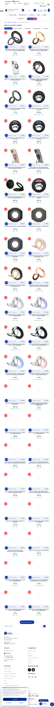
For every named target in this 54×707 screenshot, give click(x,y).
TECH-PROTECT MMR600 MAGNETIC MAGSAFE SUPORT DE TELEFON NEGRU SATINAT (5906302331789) (39, 80)
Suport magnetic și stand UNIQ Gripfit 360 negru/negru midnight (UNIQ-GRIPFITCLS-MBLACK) (39, 492)
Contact (42, 3)
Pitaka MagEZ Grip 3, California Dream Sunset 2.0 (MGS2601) (39, 197)
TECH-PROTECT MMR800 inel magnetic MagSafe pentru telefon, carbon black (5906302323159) (15, 50)
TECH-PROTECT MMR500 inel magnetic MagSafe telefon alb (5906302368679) (15, 315)
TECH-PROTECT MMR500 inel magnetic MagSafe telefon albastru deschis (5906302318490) (15, 374)
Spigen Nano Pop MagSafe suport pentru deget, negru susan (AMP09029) (15, 433)
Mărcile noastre (7, 668)
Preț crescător (27, 28)
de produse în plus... (27, 622)
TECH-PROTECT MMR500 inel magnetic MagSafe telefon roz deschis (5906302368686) (39, 374)
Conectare (43, 6)
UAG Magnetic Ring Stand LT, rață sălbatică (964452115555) (15, 256)
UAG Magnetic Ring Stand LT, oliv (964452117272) (39, 226)
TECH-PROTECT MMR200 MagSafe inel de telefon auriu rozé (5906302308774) (15, 580)
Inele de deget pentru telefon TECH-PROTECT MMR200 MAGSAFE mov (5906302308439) (38, 580)
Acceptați (15, 699)
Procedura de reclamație (10, 676)
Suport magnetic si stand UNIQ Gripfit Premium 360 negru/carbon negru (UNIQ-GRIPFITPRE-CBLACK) (15, 462)
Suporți (14, 22)
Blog (15, 3)
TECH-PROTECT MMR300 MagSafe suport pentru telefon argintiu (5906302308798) (39, 610)
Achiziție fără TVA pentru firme (11, 685)
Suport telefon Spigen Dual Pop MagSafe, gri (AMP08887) (15, 521)
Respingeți (21, 702)
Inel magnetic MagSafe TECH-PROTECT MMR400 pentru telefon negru (15, 109)
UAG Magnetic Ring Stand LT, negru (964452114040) (15, 226)
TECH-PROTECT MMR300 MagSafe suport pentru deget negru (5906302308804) (15, 610)
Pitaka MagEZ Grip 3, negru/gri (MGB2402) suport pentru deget (39, 109)
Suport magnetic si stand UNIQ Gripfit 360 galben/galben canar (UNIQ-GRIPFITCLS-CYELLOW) (39, 462)
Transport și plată (7, 4)
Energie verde (9, 1)
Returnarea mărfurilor (26, 4)
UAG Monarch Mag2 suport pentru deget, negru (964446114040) (15, 404)
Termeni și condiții (8, 678)
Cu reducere (46, 28)
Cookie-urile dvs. (8, 671)
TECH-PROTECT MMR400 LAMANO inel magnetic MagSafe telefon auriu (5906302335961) (39, 50)
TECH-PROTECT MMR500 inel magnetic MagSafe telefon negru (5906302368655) (15, 345)
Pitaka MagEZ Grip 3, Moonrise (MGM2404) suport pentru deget (39, 138)
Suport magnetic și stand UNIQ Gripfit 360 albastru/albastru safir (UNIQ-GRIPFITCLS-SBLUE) (38, 168)
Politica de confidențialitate (10, 673)
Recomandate (9, 28)
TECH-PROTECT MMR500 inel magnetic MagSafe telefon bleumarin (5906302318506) (39, 345)
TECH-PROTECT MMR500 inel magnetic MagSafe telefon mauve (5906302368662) (39, 315)
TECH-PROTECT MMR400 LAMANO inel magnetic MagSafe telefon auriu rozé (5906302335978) (39, 286)
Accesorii (9, 22)
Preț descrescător (37, 28)
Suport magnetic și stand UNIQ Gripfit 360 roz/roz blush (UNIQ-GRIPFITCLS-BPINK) (15, 168)
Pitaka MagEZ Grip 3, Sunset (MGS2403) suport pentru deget (15, 138)
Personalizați (8, 702)
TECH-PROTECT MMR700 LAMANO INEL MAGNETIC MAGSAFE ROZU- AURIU (39, 256)
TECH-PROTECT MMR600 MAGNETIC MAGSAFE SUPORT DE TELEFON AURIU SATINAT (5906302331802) (39, 404)
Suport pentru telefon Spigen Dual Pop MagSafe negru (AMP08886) (39, 521)
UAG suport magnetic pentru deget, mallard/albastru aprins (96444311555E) (15, 551)
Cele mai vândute (18, 28)
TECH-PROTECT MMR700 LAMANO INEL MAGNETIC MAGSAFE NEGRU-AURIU (15, 286)
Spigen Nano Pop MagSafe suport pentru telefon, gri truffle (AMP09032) (38, 433)
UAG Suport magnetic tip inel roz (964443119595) (39, 550)
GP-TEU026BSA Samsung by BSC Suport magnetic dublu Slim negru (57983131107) (15, 197)
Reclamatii (37, 3)
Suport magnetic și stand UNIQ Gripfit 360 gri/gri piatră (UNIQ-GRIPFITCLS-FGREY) (15, 492)
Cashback (20, 3)
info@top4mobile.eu (8, 650)
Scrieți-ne (17, 1)
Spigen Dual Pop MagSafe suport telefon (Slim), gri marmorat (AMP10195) (15, 79)
